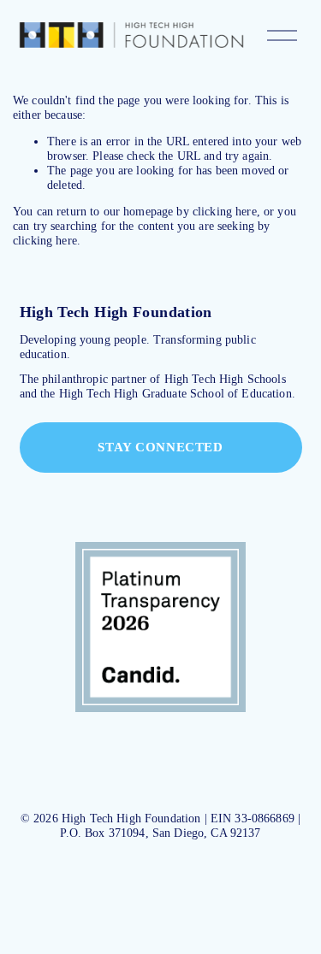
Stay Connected (160, 447)
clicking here (225, 211)
